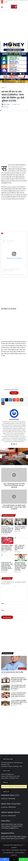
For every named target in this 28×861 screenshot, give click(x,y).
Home (4, 87)
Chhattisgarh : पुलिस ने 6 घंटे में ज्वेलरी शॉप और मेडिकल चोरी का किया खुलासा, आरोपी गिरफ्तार (7, 548)
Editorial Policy (15, 850)
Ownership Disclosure (8, 852)
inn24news (14, 847)
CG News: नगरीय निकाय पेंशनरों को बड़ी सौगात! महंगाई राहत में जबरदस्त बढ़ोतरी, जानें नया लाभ (14, 458)
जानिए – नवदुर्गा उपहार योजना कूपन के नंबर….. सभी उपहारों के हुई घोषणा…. (20, 548)
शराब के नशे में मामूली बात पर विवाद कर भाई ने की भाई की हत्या (20, 528)
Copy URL (14, 393)
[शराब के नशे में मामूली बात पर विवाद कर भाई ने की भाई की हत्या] (21, 521)
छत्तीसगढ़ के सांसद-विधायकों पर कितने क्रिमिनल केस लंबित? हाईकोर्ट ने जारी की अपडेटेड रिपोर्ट (19, 679)
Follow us (5, 782)
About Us (8, 850)
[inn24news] (14, 7)
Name (2, 603)
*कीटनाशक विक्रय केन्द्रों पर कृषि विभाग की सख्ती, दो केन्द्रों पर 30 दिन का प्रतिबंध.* (18, 687)
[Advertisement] (14, 26)
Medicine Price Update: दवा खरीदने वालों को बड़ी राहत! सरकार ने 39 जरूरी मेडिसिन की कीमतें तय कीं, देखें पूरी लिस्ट (7, 529)
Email (2, 610)
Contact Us (14, 855)
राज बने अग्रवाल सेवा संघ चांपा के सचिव (12, 672)
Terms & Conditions (20, 852)
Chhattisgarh (14, 453)
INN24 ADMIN (7, 104)
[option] (14, 456)
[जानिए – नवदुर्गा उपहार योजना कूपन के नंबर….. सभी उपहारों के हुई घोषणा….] (21, 540)
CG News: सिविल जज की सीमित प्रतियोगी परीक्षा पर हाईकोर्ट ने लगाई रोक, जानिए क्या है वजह (18, 702)
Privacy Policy (23, 850)
